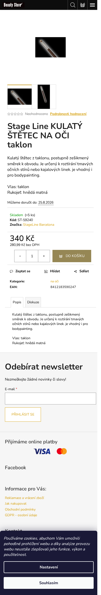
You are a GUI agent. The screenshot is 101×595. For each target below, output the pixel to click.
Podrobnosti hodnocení (68, 114)
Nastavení (49, 567)
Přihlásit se (23, 414)
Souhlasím (48, 583)
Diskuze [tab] (33, 302)
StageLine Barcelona (38, 224)
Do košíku (75, 256)
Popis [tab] (17, 302)
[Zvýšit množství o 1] (44, 256)
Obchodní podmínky (20, 509)
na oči (54, 281)
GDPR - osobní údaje (21, 515)
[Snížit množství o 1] (20, 256)
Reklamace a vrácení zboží (24, 498)
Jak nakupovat (15, 503)
